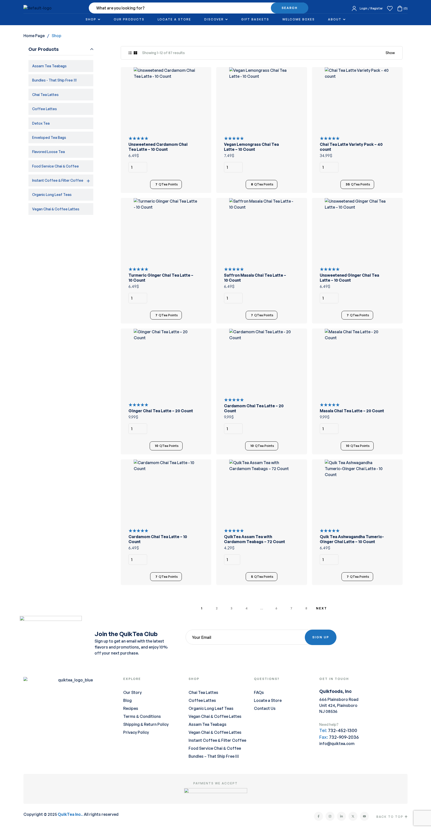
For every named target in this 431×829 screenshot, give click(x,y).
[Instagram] (329, 816)
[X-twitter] (352, 816)
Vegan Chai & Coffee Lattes (55, 209)
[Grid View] (135, 52)
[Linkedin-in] (341, 816)
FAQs (259, 692)
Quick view (200, 90)
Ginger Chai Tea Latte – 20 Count (160, 410)
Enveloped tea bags (49, 137)
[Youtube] (364, 816)
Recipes (130, 708)
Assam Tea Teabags (49, 66)
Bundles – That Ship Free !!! (214, 756)
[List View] (130, 52)
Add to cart (200, 167)
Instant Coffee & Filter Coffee (57, 180)
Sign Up (320, 637)
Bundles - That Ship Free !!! (54, 80)
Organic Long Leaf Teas (52, 194)
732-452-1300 (342, 730)
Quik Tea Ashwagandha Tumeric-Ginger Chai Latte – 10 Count (352, 539)
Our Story (132, 692)
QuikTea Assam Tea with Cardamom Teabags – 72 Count (254, 539)
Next (321, 608)
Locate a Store (268, 700)
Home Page (34, 35)
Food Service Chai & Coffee (55, 166)
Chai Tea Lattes (45, 94)
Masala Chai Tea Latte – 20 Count (352, 410)
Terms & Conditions (142, 716)
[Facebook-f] (318, 816)
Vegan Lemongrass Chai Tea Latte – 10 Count (251, 147)
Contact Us (265, 708)
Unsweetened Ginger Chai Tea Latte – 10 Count (349, 278)
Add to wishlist (200, 77)
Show (390, 53)
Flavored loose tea (48, 152)
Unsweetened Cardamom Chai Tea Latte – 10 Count (158, 147)
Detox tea (41, 123)
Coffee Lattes (44, 109)
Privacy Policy (136, 732)
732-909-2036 (344, 737)
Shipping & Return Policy (146, 724)
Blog (127, 700)
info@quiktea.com (336, 743)
